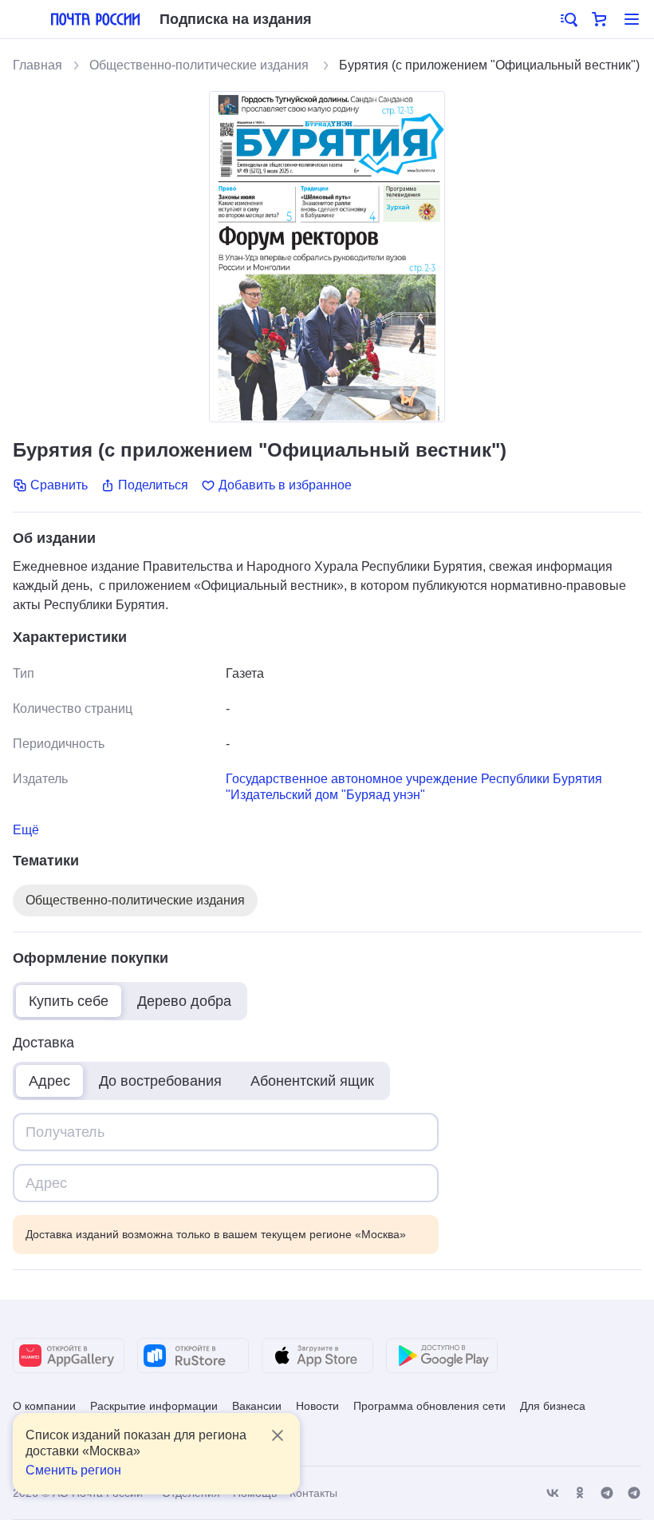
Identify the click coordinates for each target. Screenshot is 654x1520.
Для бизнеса (552, 1405)
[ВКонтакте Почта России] (552, 1493)
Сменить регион (73, 1470)
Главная (37, 65)
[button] (567, 19)
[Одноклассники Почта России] (579, 1493)
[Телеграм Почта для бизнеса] (634, 1493)
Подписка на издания (236, 19)
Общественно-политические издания (200, 65)
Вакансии (257, 1405)
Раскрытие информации (154, 1405)
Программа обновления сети (429, 1405)
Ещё (26, 830)
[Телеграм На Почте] (607, 1493)
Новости (317, 1405)
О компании (44, 1405)
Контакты (313, 1492)
